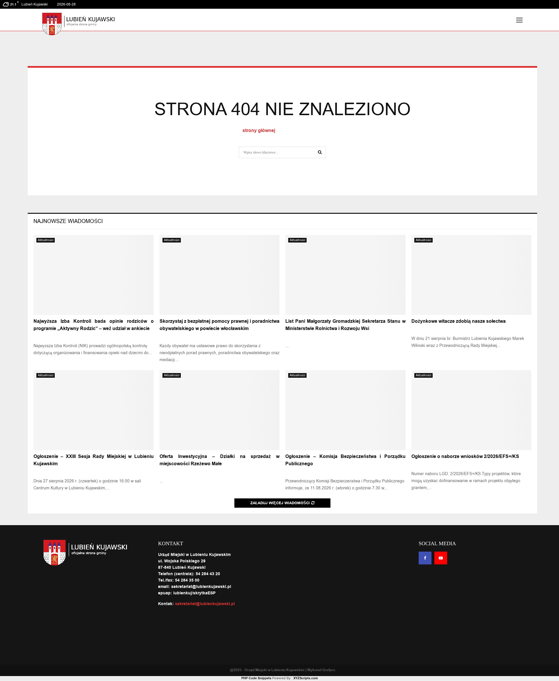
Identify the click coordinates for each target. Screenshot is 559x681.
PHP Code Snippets (256, 678)
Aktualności (45, 240)
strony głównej (259, 130)
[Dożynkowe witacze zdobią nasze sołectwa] (471, 275)
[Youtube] (440, 558)
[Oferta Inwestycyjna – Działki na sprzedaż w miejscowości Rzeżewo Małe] (220, 410)
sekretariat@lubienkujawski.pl (205, 604)
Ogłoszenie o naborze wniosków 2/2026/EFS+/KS (465, 456)
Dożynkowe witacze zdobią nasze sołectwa (458, 321)
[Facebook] (425, 558)
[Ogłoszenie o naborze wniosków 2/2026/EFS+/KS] (471, 410)
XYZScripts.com (305, 678)
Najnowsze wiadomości (68, 221)
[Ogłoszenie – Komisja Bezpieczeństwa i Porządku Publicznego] (345, 410)
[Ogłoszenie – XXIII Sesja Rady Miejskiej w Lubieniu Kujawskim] (93, 410)
